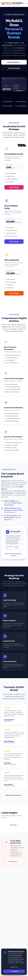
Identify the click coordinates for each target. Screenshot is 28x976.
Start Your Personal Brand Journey (13, 554)
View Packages (14, 187)
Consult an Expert (14, 68)
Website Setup (13, 43)
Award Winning (22, 106)
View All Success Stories (13, 795)
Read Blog (13, 825)
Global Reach (9, 101)
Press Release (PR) (16, 510)
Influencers (21, 48)
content (23, 327)
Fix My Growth (12, 861)
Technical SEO (8, 505)
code (17, 327)
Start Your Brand (13, 62)
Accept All (15, 971)
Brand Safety (21, 101)
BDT (23, 3)
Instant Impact (8, 106)
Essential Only (14, 967)
